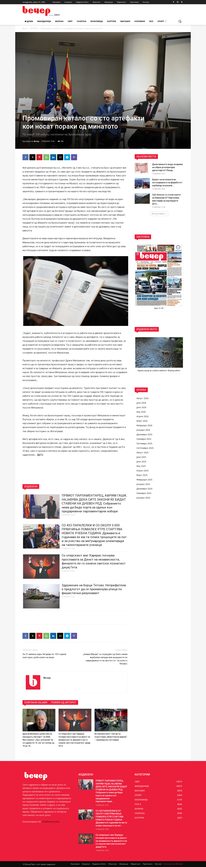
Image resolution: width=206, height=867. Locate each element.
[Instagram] (177, 2)
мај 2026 (141, 411)
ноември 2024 (143, 493)
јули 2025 (141, 457)
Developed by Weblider (173, 864)
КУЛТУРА (34, 28)
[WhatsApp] (46, 157)
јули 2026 (141, 402)
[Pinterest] (39, 157)
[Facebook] (173, 2)
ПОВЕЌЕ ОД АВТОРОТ (63, 702)
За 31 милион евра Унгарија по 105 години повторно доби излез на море (44, 656)
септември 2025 (145, 448)
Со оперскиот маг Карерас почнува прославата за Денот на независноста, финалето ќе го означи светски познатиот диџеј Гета (74, 740)
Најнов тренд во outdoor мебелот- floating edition (159, 370)
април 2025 (142, 470)
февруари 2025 (144, 479)
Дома (24, 28)
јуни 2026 (141, 407)
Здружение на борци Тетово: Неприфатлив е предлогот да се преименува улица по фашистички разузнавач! (94, 589)
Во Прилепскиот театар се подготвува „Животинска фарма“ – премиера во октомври (111, 737)
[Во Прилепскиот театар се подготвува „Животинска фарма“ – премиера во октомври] (111, 720)
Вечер (36, 141)
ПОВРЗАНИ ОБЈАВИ (35, 702)
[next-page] (29, 752)
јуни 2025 (141, 461)
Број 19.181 (159, 308)
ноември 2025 (143, 438)
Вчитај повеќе (158, 213)
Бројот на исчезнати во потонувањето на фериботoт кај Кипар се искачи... (167, 182)
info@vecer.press (50, 821)
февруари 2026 (144, 425)
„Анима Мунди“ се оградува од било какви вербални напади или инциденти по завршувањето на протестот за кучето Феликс (105, 659)
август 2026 (142, 398)
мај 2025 (141, 466)
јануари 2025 (143, 484)
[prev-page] (24, 752)
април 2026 (142, 416)
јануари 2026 (143, 429)
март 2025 (141, 475)
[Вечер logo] (46, 11)
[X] (182, 2)
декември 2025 (144, 434)
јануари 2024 (143, 497)
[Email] (60, 157)
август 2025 (142, 452)
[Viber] (74, 157)
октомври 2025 (144, 443)
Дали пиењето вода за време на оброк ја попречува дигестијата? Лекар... (167, 167)
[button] (180, 21)
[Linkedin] (53, 157)
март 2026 (141, 420)
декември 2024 (144, 488)
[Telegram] (67, 157)
